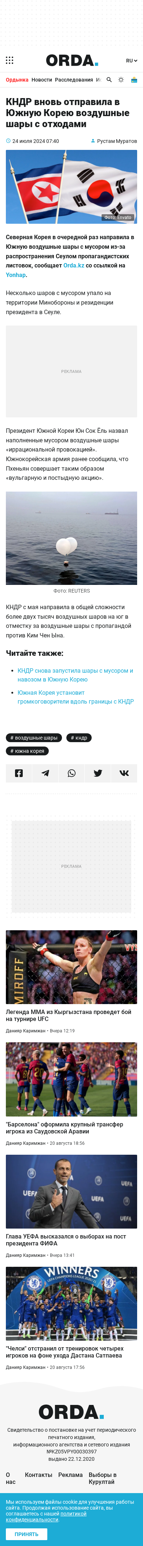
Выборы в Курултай (103, 1478)
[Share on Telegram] (45, 773)
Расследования (74, 80)
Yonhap (16, 275)
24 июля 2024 (28, 141)
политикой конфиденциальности (46, 1516)
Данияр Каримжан (25, 1030)
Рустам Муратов (117, 141)
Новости (42, 80)
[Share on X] (98, 773)
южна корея (29, 751)
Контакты (38, 1474)
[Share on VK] (124, 773)
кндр (81, 738)
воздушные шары (36, 738)
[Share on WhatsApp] (72, 773)
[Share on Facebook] (19, 773)
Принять (26, 1534)
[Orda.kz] (71, 1423)
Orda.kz (73, 265)
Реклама (70, 1474)
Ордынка (17, 80)
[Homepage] (72, 60)
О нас (10, 1478)
